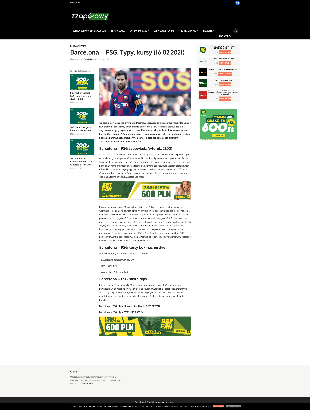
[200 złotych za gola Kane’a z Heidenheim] (82, 117)
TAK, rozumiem (218, 406)
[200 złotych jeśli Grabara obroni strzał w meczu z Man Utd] (82, 148)
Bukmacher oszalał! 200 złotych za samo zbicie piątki (80, 96)
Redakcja (88, 59)
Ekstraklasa (118, 31)
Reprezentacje (188, 31)
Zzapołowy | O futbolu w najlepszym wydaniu (155, 402)
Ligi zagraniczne (138, 31)
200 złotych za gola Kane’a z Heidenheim (81, 129)
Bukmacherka (78, 46)
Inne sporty (225, 36)
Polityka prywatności (233, 406)
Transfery (208, 31)
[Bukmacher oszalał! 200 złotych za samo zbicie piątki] (82, 83)
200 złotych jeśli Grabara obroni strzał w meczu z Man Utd (81, 161)
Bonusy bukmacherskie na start (89, 31)
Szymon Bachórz (86, 383)
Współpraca (75, 2)
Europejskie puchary (165, 31)
